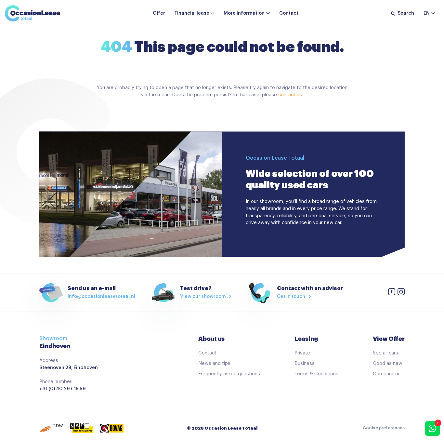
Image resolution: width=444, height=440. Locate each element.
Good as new (387, 363)
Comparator (386, 373)
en (427, 13)
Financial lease (192, 13)
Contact (288, 13)
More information (244, 13)
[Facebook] (391, 293)
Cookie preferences (384, 428)
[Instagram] (401, 293)
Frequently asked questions (229, 373)
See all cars (385, 353)
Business (304, 363)
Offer (159, 13)
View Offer (389, 339)
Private (302, 353)
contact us (290, 94)
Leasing (306, 339)
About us (211, 339)
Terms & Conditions (316, 373)
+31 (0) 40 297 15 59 (62, 388)
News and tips (214, 363)
